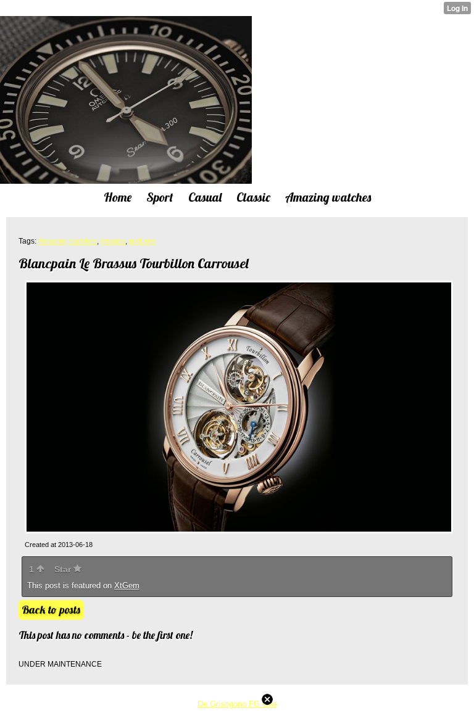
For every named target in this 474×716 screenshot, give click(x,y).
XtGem (126, 585)
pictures (142, 241)
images (113, 241)
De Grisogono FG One (237, 704)
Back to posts (51, 610)
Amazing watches (67, 241)
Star (63, 569)
